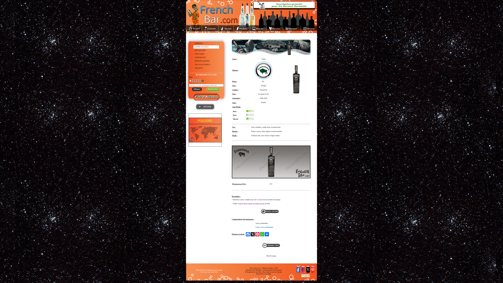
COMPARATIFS (200, 57)
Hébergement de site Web (253, 272)
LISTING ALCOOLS (202, 47)
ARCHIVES (199, 68)
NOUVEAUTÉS (200, 50)
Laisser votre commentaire (264, 227)
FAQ (276, 268)
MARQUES (199, 43)
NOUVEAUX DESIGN (202, 65)
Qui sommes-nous (255, 268)
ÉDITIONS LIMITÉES (202, 61)
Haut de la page (271, 256)
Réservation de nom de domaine (272, 272)
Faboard (278, 270)
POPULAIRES (199, 54)
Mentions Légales (267, 268)
